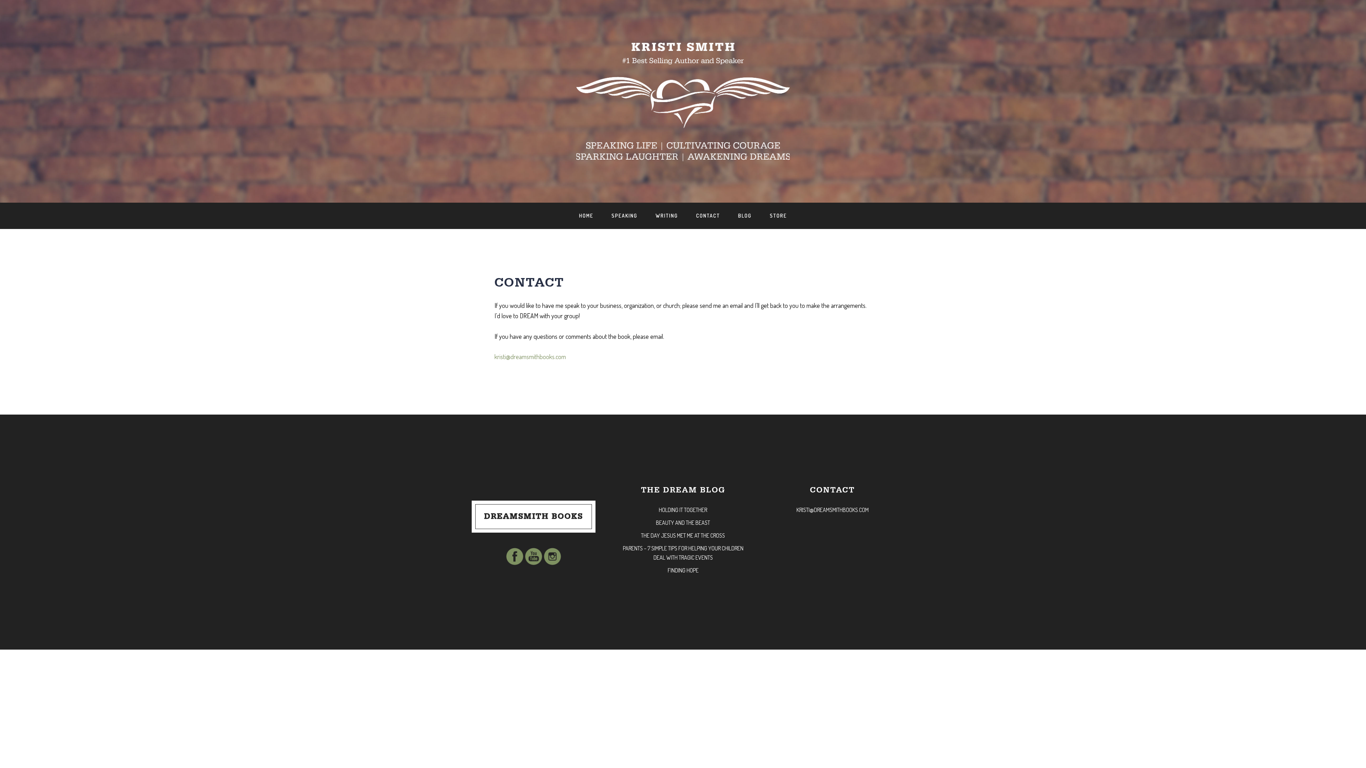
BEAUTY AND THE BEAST (683, 522)
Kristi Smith (26, 13)
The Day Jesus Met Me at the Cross (683, 535)
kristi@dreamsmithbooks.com (530, 357)
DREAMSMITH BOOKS (533, 516)
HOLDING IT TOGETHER (683, 509)
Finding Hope (683, 570)
